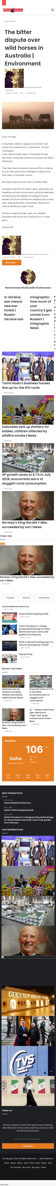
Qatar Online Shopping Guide (33, 613)
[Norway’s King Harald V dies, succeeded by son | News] (13, 714)
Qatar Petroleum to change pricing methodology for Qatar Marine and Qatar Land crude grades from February (34, 630)
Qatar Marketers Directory (15, 606)
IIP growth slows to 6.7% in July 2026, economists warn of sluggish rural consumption (41, 695)
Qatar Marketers (46, 1158)
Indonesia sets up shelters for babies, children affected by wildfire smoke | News (12, 693)
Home (6, 1163)
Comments (44, 597)
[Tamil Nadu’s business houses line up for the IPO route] (28, 851)
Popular (10, 597)
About (13, 1163)
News (37, 1163)
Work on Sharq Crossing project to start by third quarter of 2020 (36, 643)
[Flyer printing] (9, 658)
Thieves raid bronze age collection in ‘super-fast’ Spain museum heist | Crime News (41, 715)
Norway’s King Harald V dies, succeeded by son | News (14, 725)
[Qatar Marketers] (13, 10)
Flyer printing (25, 654)
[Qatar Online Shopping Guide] (9, 617)
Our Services (15, 1167)
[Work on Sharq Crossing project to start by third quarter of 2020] (9, 646)
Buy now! (26, 1167)
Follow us (7, 1110)
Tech (50, 1163)
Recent (26, 597)
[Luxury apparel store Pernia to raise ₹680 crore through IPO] (28, 1001)
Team (26, 1163)
